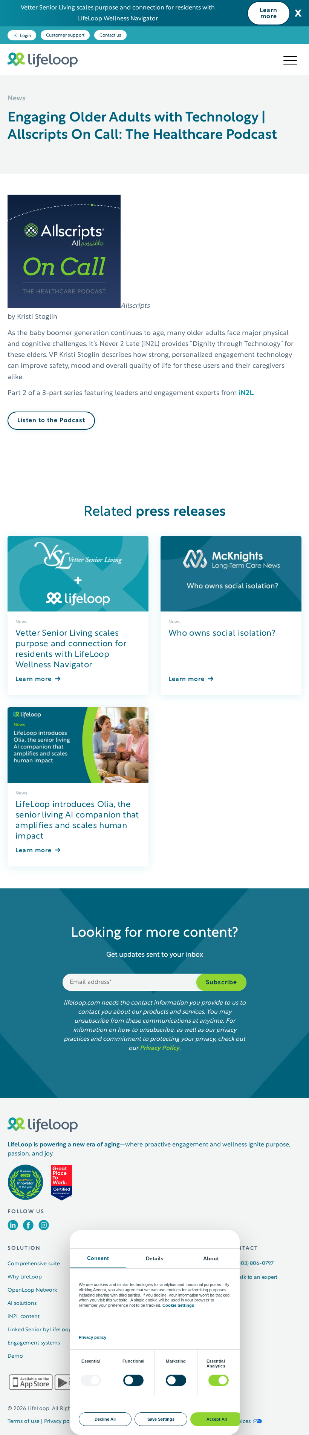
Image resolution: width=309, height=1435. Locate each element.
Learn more (268, 13)
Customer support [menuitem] (65, 35)
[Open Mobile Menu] (290, 60)
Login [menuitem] (25, 36)
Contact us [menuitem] (110, 35)
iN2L (245, 393)
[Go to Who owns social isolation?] (231, 573)
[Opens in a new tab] (13, 1228)
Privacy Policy (159, 1048)
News (21, 622)
